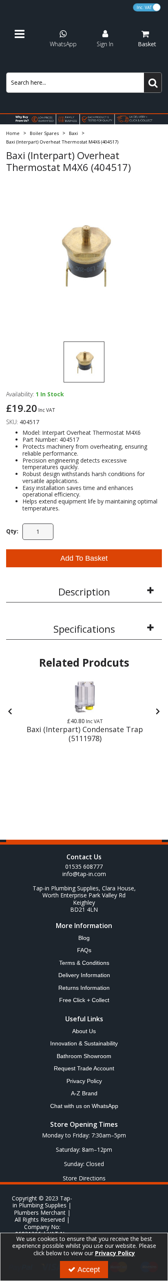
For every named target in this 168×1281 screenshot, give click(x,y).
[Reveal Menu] (25, 34)
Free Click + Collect (84, 1000)
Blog (84, 938)
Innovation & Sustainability (84, 1043)
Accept (88, 1269)
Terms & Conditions (84, 963)
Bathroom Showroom (84, 1056)
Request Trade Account (84, 1068)
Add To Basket (84, 558)
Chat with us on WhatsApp (84, 1106)
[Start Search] (153, 82)
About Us (84, 1031)
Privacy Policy (84, 1081)
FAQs (84, 950)
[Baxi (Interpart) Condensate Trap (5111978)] (84, 696)
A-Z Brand (84, 1093)
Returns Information (84, 987)
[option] (84, 255)
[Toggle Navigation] (25, 34)
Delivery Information (84, 975)
